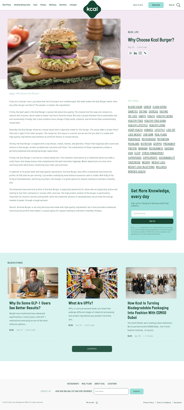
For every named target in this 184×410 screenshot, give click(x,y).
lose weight (135, 134)
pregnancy (169, 144)
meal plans (161, 134)
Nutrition (63, 5)
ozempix (157, 144)
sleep (137, 153)
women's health (137, 171)
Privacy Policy (148, 402)
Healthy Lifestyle (138, 125)
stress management (153, 153)
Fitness (43, 5)
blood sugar (135, 107)
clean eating (160, 107)
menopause (134, 139)
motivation (163, 139)
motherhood (149, 139)
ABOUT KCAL (100, 384)
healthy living (157, 125)
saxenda (169, 148)
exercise (153, 111)
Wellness (52, 5)
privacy (137, 227)
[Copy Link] (145, 53)
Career (147, 107)
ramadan (143, 148)
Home (12, 94)
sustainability (167, 158)
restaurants (156, 148)
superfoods (134, 158)
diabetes (133, 111)
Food (35, 5)
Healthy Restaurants (22, 5)
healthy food (135, 121)
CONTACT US (46, 391)
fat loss (132, 116)
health (151, 116)
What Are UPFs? (81, 303)
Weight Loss (158, 162)
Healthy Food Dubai (155, 121)
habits (142, 116)
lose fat (170, 130)
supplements (150, 158)
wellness (161, 167)
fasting (164, 111)
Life (136, 32)
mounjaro (133, 144)
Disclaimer (177, 402)
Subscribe (156, 5)
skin (130, 153)
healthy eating (164, 116)
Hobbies (148, 130)
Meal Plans (7, 5)
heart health (135, 130)
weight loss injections (141, 167)
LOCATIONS (112, 384)
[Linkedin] (135, 53)
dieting (143, 111)
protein (132, 148)
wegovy (146, 162)
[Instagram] (140, 53)
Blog (130, 32)
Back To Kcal (138, 5)
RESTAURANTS (73, 384)
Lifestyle (73, 5)
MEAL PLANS (87, 384)
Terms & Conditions (164, 402)
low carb (148, 134)
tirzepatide (134, 162)
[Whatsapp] (130, 53)
